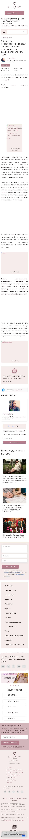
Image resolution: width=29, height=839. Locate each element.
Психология (9, 595)
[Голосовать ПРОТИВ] (13, 426)
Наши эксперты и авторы (14, 636)
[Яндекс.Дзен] (24, 666)
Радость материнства (13, 622)
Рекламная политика (11, 777)
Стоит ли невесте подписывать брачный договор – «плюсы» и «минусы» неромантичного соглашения (13, 509)
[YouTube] (19, 666)
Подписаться (5, 65)
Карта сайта (9, 782)
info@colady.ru (7, 820)
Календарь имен (13, 712)
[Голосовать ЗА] (8, 426)
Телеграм (18, 390)
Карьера (8, 617)
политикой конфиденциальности (12, 572)
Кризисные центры (11, 780)
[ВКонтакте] (3, 666)
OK (24, 835)
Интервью (9, 586)
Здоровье (8, 599)
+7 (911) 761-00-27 (20, 820)
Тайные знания (10, 626)
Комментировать (10, 566)
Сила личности (10, 590)
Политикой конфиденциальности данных (11, 747)
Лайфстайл (9, 604)
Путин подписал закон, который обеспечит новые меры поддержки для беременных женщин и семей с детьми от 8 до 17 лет (14, 479)
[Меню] (4, 32)
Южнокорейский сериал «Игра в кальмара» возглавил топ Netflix (13, 536)
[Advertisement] (14, 106)
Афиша (7, 608)
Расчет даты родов (13, 701)
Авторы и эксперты (22, 798)
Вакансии (12, 798)
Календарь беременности (12, 694)
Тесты (7, 631)
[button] (10, 685)
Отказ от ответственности (13, 775)
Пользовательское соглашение (14, 770)
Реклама (14, 800)
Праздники (11, 718)
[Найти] (25, 32)
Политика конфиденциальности (14, 772)
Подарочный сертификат (14, 645)
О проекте (9, 640)
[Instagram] (13, 666)
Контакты (4, 798)
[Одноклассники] (8, 666)
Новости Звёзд (10, 613)
